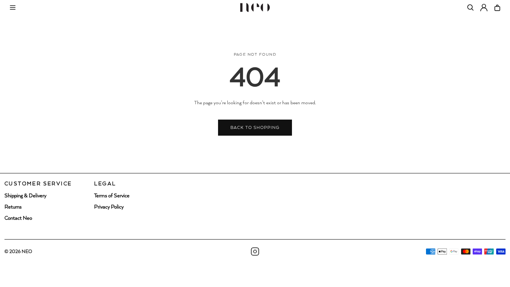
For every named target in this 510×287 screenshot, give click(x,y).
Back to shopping (255, 127)
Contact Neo (18, 218)
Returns (13, 207)
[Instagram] (255, 251)
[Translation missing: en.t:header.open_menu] (12, 7)
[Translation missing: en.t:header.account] (484, 7)
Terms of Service (112, 196)
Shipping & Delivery (25, 196)
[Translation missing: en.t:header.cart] (497, 7)
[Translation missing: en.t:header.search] (470, 7)
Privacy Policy (109, 207)
